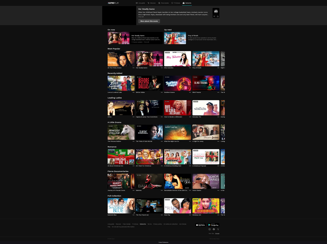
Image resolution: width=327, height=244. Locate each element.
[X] (218, 229)
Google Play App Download (213, 225)
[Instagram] (209, 229)
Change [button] (217, 233)
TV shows (177, 3)
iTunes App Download (200, 225)
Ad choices (182, 224)
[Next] (219, 58)
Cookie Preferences (163, 242)
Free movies (165, 3)
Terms (150, 224)
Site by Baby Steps (214, 238)
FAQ (109, 227)
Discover (153, 3)
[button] (149, 21)
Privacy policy (157, 224)
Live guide (142, 3)
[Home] (113, 3)
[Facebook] (214, 229)
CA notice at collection (171, 224)
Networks (188, 3)
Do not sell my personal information (123, 227)
